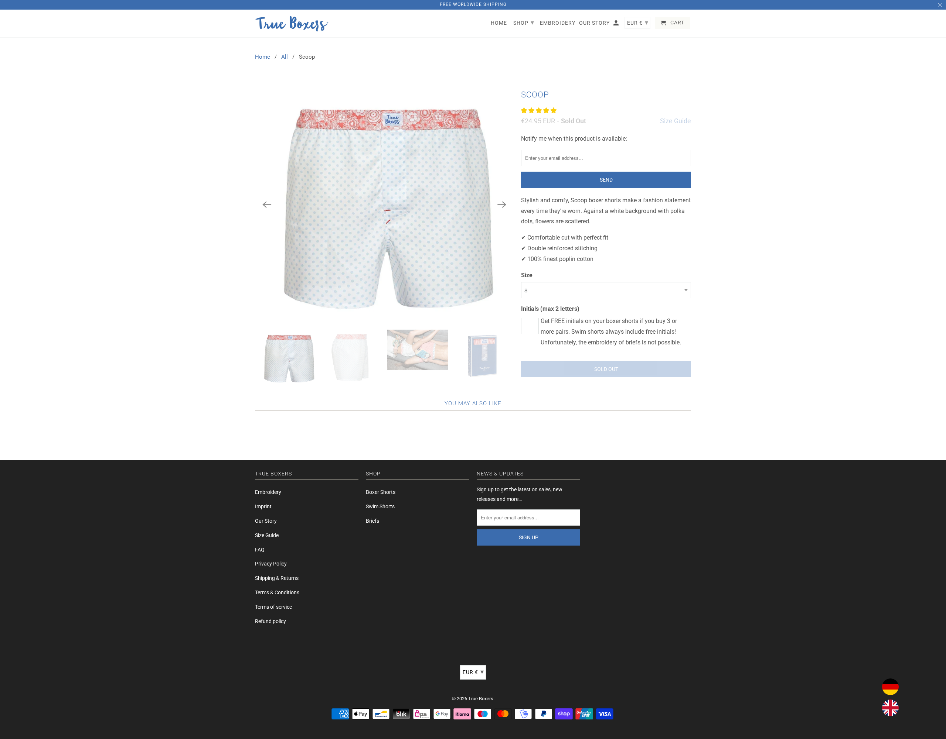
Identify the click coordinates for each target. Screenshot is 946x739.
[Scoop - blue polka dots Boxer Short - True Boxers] (384, 204)
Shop (523, 22)
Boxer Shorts (380, 492)
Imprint (263, 506)
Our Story (266, 521)
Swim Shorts (380, 506)
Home (262, 57)
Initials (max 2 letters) (550, 308)
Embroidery (268, 492)
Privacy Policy (271, 564)
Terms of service (273, 607)
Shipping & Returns (277, 578)
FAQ (260, 550)
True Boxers (480, 698)
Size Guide (675, 121)
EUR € (473, 672)
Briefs (372, 521)
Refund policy (270, 621)
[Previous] (267, 205)
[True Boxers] (292, 23)
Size (526, 275)
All (284, 57)
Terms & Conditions (277, 592)
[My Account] (616, 24)
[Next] (502, 205)
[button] (539, 110)
